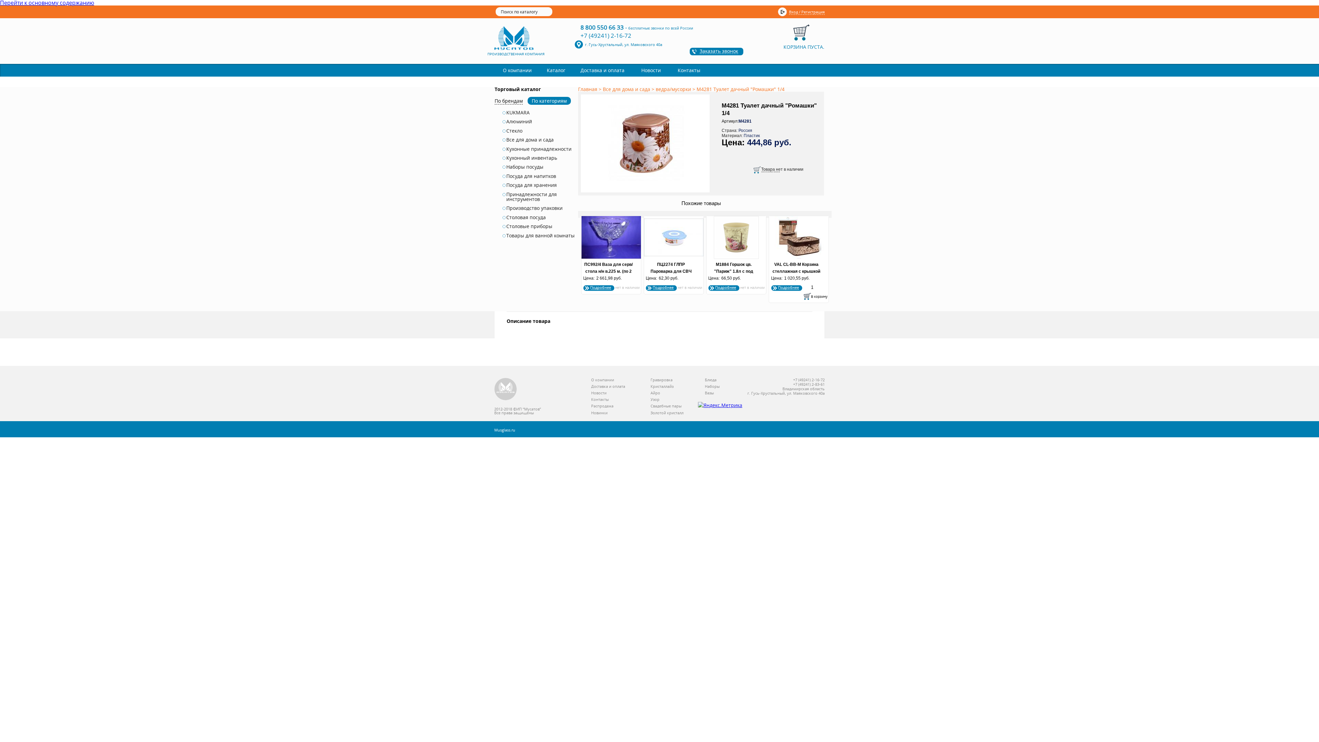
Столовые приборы (529, 226)
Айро (655, 393)
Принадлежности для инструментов (531, 197)
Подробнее (600, 287)
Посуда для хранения (531, 185)
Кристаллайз (662, 386)
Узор (655, 399)
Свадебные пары (666, 406)
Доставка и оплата (602, 70)
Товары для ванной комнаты (540, 235)
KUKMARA (518, 112)
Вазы (709, 393)
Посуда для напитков (531, 176)
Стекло (514, 130)
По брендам (509, 101)
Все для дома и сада (530, 139)
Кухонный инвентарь (531, 158)
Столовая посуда (526, 217)
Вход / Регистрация (807, 11)
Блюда (711, 380)
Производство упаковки (534, 208)
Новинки (599, 413)
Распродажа (602, 406)
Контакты (689, 70)
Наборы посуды (524, 167)
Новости (651, 70)
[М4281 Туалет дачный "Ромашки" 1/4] (646, 192)
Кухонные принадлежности (539, 149)
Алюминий (519, 121)
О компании (517, 70)
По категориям (549, 101)
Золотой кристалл (667, 413)
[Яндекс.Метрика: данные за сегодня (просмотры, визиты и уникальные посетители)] (720, 405)
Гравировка (662, 380)
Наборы (712, 386)
